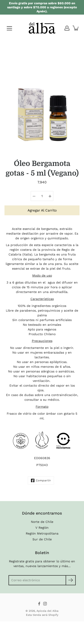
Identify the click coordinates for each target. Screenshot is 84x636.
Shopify (53, 614)
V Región (42, 527)
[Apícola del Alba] (42, 28)
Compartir (43, 480)
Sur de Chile (42, 539)
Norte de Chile (42, 522)
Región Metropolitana (42, 533)
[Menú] (9, 28)
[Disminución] (34, 196)
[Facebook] (39, 603)
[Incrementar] (50, 196)
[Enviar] (71, 580)
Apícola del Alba (47, 610)
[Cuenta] (67, 28)
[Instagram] (45, 603)
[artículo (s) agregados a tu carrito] (76, 28)
